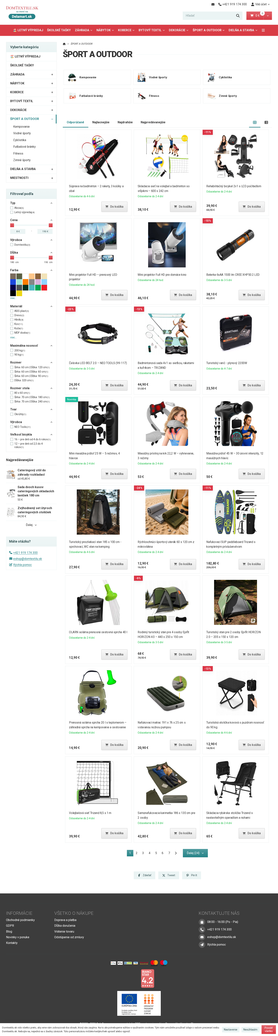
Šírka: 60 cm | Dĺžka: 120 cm (32, 367)
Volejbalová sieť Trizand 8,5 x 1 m (90, 813)
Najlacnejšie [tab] (100, 122)
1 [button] (131, 853)
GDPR (10, 925)
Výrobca (16, 240)
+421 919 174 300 (25, 553)
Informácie (19, 913)
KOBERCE (124, 30)
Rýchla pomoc (22, 565)
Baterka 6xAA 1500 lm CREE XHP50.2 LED (233, 274)
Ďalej (29, 525)
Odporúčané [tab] (75, 122)
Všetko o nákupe (73, 913)
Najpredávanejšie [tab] (153, 122)
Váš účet (261, 4)
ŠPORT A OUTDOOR (208, 31)
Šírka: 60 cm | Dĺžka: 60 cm (31, 371)
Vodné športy (22, 133)
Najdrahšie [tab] (125, 122)
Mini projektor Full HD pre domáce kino (162, 274)
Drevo (19, 315)
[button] (267, 16)
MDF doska (22, 332)
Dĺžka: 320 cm (24, 380)
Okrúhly (20, 414)
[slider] (12, 225)
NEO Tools (22, 426)
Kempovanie (21, 126)
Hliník (18, 319)
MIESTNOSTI (19, 178)
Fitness (18, 153)
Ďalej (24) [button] (193, 853)
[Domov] (25, 12)
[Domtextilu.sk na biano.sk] (147, 978)
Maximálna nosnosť (24, 345)
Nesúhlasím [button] (250, 1029)
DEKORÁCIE (177, 30)
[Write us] (202, 944)
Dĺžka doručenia (64, 925)
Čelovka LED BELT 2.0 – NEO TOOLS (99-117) (98, 363)
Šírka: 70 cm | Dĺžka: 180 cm (32, 397)
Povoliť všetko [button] (269, 1029)
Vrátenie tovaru (64, 931)
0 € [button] (259, 15)
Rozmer (16, 362)
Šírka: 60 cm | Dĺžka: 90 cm (31, 375)
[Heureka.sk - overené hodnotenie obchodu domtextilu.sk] (132, 978)
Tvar (13, 409)
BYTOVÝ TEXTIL (150, 30)
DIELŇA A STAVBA (241, 30)
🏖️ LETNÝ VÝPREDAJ (28, 30)
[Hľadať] (237, 16)
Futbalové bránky (24, 146)
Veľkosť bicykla (21, 434)
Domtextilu (22, 244)
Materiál (16, 306)
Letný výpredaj (24, 212)
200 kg (19, 350)
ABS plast (21, 310)
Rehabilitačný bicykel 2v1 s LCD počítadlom (234, 186)
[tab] (255, 122)
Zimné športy (22, 160)
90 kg (19, 354)
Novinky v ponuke (17, 937)
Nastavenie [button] (230, 1029)
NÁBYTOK (103, 30)
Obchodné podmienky (20, 920)
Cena (14, 220)
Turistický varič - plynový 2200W (227, 363)
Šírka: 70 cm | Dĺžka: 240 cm (32, 401)
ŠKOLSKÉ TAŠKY (59, 30)
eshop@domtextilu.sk (27, 559)
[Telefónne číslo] (202, 929)
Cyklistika (19, 140)
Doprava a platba (65, 920)
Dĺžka (14, 252)
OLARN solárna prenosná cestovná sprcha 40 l (98, 632)
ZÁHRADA (82, 30)
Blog (9, 931)
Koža (18, 328)
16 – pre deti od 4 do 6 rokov (32, 439)
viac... (13, 298)
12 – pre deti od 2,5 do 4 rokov (28, 445)
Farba (14, 270)
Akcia (19, 207)
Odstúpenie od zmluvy (69, 937)
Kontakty (12, 943)
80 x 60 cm (22, 392)
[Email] (212, 4)
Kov (18, 323)
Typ (12, 203)
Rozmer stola (20, 388)
